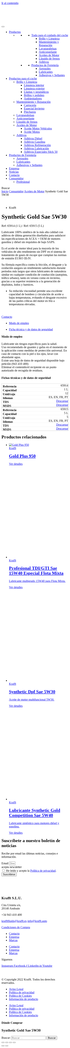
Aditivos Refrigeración (37, 145)
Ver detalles (16, 463)
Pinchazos (30, 111)
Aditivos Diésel (33, 138)
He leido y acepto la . (31, 870)
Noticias (14, 171)
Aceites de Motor (49, 55)
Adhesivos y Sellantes (52, 75)
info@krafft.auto (37, 921)
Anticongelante (48, 51)
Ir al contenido (9, 3)
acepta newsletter (11, 867)
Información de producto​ (23, 999)
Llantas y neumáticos (36, 91)
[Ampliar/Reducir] (2, 1042)
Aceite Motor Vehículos (38, 128)
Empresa (14, 168)
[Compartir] (10, 1042)
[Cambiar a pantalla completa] (6, 1042)
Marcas (13, 940)
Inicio (4, 191)
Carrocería (30, 105)
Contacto (14, 175)
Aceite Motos (32, 131)
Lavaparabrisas (48, 48)
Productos (15, 31)
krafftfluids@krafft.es (14, 921)
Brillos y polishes (34, 95)
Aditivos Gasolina (34, 141)
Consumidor (16, 191)
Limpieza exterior (34, 88)
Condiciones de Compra (15, 927)
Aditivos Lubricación (36, 148)
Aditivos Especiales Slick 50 (40, 151)
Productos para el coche (23, 78)
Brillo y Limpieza (49, 38)
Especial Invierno (34, 108)
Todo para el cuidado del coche (49, 35)
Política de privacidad (43, 870)
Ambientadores (33, 98)
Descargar (62, 401)
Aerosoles (45, 68)
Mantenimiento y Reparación (49, 43)
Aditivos (44, 61)
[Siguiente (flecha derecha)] (6, 1045)
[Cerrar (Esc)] (14, 1042)
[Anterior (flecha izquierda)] (2, 1045)
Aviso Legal (16, 989)
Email (5, 863)
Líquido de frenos (49, 58)
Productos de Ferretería (45, 65)
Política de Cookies (20, 995)
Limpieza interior (34, 85)
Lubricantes (46, 71)
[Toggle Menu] (2, 26)
